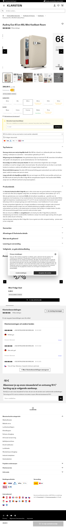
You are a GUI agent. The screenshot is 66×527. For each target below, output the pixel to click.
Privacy (5, 518)
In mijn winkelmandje (35, 300)
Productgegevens (6, 90)
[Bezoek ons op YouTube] (11, 515)
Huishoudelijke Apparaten (13, 15)
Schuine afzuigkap (8, 434)
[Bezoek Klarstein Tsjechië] (29, 497)
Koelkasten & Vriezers (29, 15)
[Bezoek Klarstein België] (23, 501)
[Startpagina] (5, 15)
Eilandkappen (7, 430)
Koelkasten (41, 15)
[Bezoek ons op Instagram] (4, 515)
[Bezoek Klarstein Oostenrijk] (7, 497)
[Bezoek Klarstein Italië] (16, 497)
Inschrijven (58, 126)
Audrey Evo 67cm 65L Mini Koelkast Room (13, 17)
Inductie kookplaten (8, 455)
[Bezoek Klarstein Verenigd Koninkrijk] (23, 497)
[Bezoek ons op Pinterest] (15, 515)
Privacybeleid (40, 497)
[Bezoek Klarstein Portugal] (29, 501)
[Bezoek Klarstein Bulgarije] (16, 501)
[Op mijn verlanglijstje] (62, 24)
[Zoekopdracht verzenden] (2, 11)
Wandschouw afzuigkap (10, 452)
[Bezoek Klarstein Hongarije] (4, 501)
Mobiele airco (7, 423)
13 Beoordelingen (15, 28)
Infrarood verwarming (9, 437)
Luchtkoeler (6, 448)
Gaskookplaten (7, 459)
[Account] (54, 5)
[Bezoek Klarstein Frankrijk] (13, 497)
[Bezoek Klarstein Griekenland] (7, 505)
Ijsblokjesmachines (8, 441)
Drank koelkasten (8, 445)
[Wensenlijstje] (58, 5)
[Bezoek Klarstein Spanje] (20, 497)
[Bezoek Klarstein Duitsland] (4, 497)
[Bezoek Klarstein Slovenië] (4, 505)
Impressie (30, 518)
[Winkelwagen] (62, 5)
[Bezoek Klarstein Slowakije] (26, 497)
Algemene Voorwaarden (17, 518)
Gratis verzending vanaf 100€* (54, 1)
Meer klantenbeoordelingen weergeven (35, 370)
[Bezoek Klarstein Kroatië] (10, 501)
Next (61, 51)
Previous (5, 51)
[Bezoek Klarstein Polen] (7, 501)
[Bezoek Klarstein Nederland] (26, 501)
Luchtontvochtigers (8, 427)
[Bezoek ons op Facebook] (7, 515)
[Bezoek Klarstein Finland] (20, 501)
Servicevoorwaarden (51, 497)
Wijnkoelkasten (7, 420)
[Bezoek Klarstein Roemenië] (13, 501)
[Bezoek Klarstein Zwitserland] (10, 497)
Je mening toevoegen (54, 311)
